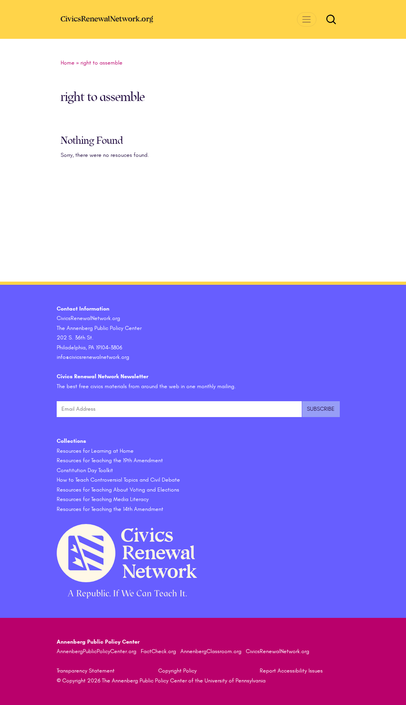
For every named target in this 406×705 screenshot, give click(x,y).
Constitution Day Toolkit (85, 470)
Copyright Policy (177, 670)
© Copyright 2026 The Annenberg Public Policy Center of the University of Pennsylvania (161, 680)
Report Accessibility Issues (291, 670)
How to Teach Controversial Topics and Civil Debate (118, 479)
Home (68, 62)
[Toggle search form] (331, 19)
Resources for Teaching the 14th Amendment (110, 509)
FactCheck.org (158, 651)
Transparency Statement (86, 670)
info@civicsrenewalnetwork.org (93, 357)
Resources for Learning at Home (95, 451)
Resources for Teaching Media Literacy (103, 499)
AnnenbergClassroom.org (210, 651)
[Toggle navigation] (306, 19)
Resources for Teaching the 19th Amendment (110, 460)
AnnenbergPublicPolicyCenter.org (96, 651)
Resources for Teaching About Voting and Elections (118, 489)
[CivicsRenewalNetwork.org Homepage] (120, 19)
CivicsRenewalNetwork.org (277, 651)
